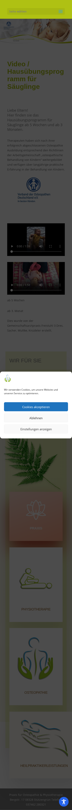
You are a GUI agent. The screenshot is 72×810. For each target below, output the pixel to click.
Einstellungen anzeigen (36, 429)
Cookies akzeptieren (36, 407)
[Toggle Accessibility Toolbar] (64, 801)
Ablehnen (36, 418)
